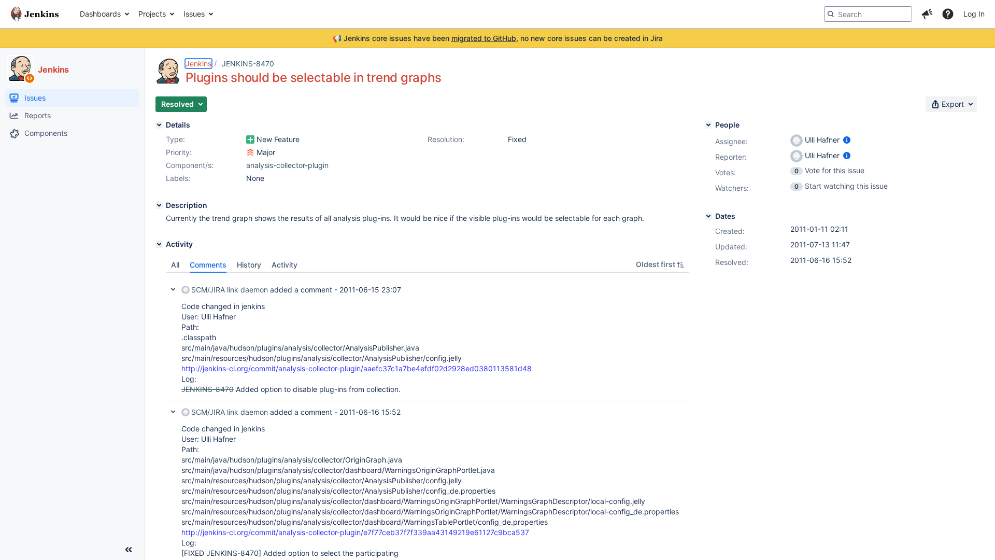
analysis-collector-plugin (287, 165)
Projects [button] (152, 13)
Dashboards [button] (100, 13)
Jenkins (198, 63)
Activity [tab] (284, 264)
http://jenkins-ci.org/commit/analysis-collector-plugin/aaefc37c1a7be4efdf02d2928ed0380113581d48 (356, 368)
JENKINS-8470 (248, 63)
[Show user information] (847, 139)
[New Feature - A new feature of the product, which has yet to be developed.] (250, 139)
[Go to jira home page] (34, 14)
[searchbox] (868, 14)
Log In (974, 13)
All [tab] (175, 264)
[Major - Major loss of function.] (250, 152)
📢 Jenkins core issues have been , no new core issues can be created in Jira (498, 38)
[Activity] (159, 244)
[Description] (159, 205)
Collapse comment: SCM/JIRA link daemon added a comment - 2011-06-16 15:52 (173, 412)
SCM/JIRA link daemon (229, 289)
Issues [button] (194, 13)
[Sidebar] (128, 549)
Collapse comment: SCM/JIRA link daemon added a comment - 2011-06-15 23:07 (173, 289)
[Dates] (708, 216)
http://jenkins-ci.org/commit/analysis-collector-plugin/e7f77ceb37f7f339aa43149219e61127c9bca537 (355, 532)
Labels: (178, 178)
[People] (708, 125)
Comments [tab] (208, 264)
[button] (927, 14)
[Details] (159, 125)
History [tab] (249, 264)
